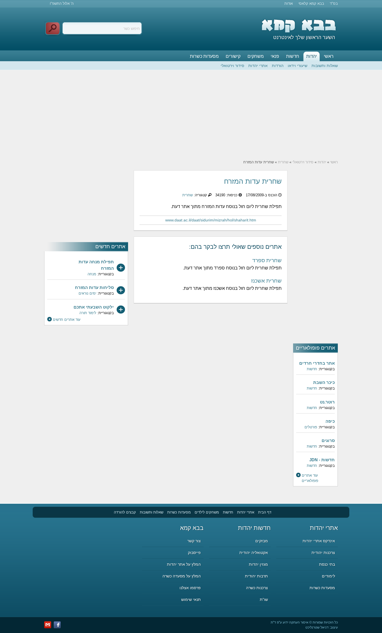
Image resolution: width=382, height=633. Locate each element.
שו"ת (264, 599)
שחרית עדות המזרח (253, 181)
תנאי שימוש (191, 599)
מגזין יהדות (258, 564)
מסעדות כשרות (204, 56)
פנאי (275, 56)
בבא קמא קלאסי (311, 3)
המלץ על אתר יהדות (184, 564)
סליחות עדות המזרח (94, 287)
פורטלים (311, 427)
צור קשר (194, 541)
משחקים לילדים (207, 512)
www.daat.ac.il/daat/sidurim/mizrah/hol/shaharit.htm (210, 220)
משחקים (255, 56)
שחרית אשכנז (266, 281)
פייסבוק (194, 552)
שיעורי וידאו (297, 65)
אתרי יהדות (258, 65)
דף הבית (264, 512)
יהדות (311, 56)
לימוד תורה (87, 313)
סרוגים (328, 440)
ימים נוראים (87, 293)
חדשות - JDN (322, 459)
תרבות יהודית (256, 576)
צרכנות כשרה (257, 588)
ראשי (329, 56)
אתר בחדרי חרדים (317, 363)
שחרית (283, 162)
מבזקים (261, 541)
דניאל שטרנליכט (317, 627)
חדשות (292, 56)
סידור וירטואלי (232, 65)
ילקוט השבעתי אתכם (94, 307)
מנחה (92, 274)
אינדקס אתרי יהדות (319, 541)
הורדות (278, 65)
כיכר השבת (324, 382)
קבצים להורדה (125, 512)
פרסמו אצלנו (190, 588)
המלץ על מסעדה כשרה (181, 576)
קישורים (233, 56)
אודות (288, 3)
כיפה (330, 421)
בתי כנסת (327, 564)
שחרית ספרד (267, 260)
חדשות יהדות (254, 528)
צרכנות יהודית (323, 552)
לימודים (328, 576)
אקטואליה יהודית (253, 552)
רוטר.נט (327, 402)
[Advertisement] (191, 115)
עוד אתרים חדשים (67, 319)
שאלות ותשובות (325, 65)
